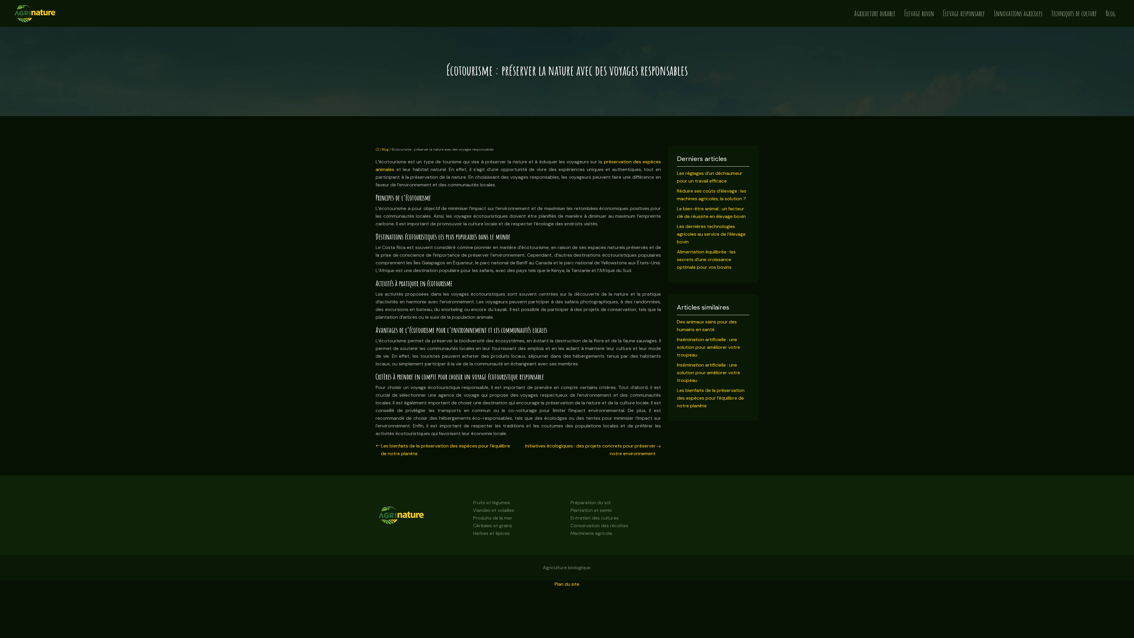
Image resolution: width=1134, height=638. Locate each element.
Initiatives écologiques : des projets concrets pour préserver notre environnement (590, 450)
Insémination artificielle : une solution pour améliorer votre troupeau (708, 347)
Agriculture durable (874, 13)
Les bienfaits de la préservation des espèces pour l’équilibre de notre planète (445, 450)
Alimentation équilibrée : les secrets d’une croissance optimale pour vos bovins (706, 259)
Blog (1110, 13)
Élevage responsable (964, 13)
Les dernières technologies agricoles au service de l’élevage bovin (711, 234)
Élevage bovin (919, 13)
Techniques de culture (1074, 13)
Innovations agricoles (1018, 13)
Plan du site (567, 584)
